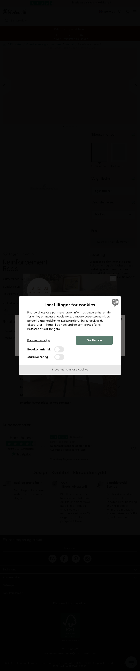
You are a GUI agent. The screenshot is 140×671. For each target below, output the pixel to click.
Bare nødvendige (38, 340)
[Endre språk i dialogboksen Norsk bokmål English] (115, 302)
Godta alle (94, 340)
